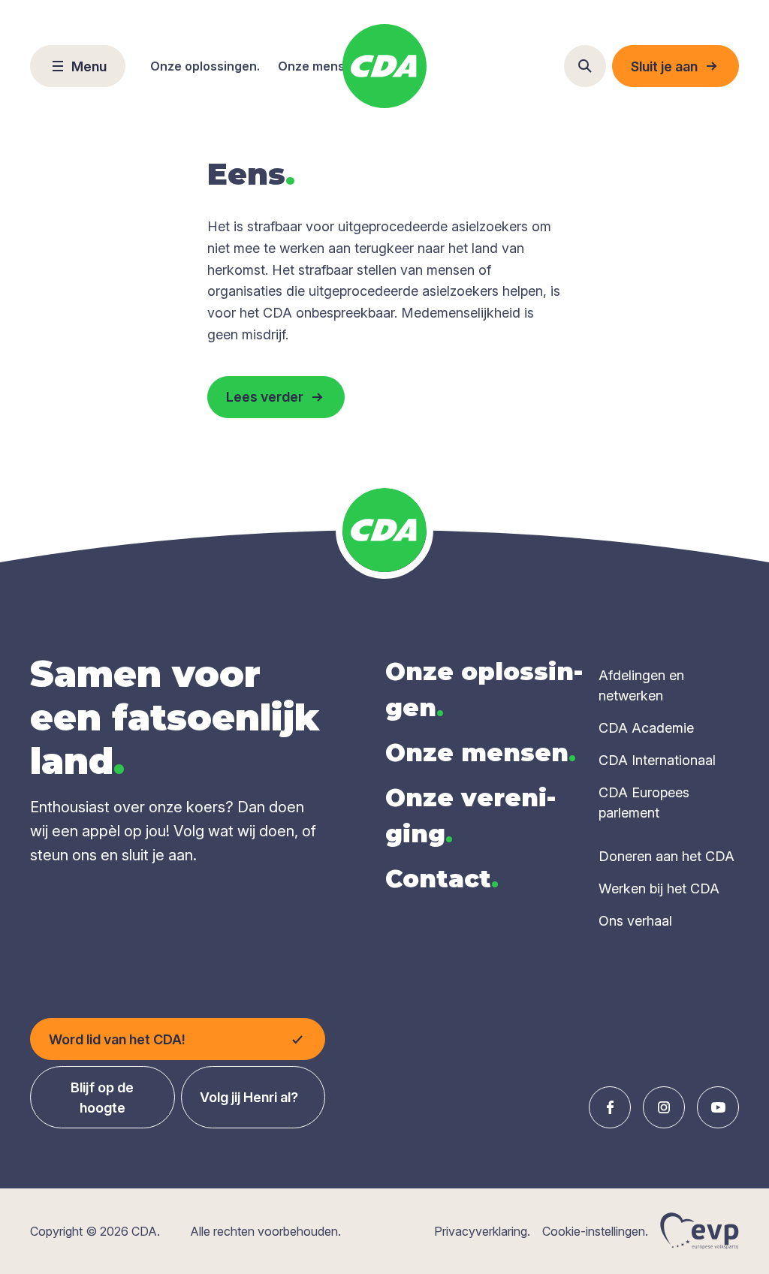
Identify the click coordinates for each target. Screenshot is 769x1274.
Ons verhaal (635, 921)
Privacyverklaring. (482, 1231)
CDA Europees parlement (644, 803)
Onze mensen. (320, 66)
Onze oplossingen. (205, 66)
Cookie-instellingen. (595, 1231)
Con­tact (442, 878)
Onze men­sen (480, 752)
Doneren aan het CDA (666, 856)
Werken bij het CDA (659, 888)
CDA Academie (646, 728)
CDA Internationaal (657, 760)
